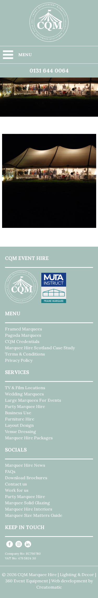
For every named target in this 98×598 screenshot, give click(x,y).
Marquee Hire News (25, 465)
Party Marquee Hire (25, 406)
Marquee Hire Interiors (28, 509)
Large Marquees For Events (33, 400)
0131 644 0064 (49, 70)
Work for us (16, 490)
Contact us (16, 484)
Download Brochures (26, 477)
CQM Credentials (22, 341)
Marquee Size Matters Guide (33, 515)
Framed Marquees (23, 328)
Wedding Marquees (24, 393)
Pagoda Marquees (23, 335)
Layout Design (19, 425)
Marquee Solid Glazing (27, 502)
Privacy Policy (18, 360)
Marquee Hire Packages (29, 437)
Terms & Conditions (25, 354)
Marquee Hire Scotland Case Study (40, 347)
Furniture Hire (19, 419)
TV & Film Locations (25, 387)
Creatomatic (49, 587)
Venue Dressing (20, 431)
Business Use (18, 412)
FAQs (10, 471)
